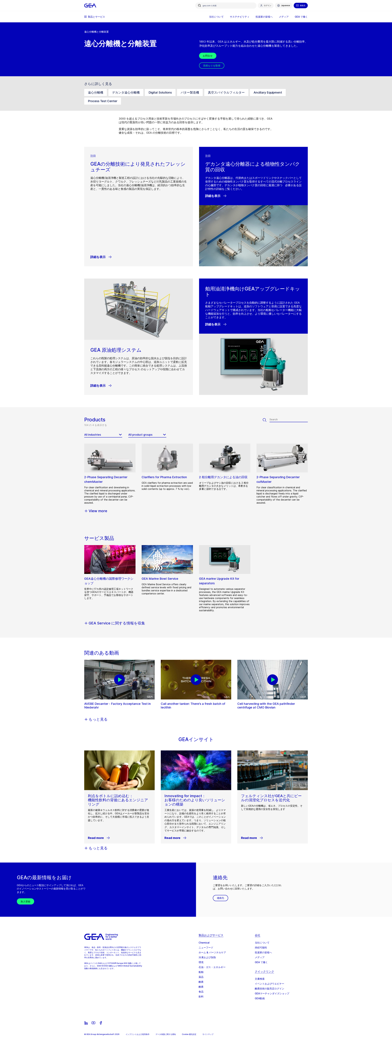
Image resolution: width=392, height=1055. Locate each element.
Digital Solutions (160, 92)
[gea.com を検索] (199, 5)
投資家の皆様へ (263, 952)
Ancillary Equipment (268, 92)
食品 (201, 991)
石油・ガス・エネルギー (212, 967)
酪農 (201, 981)
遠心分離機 (95, 92)
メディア (260, 957)
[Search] (266, 420)
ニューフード (206, 947)
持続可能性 (261, 947)
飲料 (201, 996)
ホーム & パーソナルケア (212, 952)
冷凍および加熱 (207, 957)
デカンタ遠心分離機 (126, 92)
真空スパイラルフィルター (226, 92)
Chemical (204, 942)
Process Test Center (102, 101)
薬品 (201, 976)
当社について (262, 942)
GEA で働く (261, 962)
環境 (201, 962)
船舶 (201, 972)
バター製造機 (190, 92)
